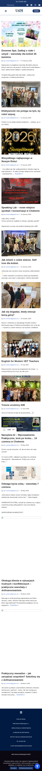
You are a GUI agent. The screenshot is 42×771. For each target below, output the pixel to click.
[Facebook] (27, 5)
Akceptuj (13, 768)
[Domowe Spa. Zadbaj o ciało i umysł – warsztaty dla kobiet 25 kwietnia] (21, 34)
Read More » (19, 174)
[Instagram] (35, 5)
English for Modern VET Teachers (20, 361)
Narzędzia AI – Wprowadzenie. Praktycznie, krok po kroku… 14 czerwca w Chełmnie (19, 438)
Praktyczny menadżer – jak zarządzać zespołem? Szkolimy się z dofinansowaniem (20, 676)
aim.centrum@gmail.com (11, 61)
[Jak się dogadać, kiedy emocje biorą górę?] (21, 295)
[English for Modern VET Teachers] (21, 345)
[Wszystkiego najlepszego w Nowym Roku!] (21, 141)
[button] (5, 11)
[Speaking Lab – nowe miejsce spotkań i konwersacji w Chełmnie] (21, 191)
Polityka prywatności (25, 768)
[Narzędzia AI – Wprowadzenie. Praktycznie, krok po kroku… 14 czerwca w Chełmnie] (21, 424)
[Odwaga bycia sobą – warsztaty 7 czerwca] (21, 473)
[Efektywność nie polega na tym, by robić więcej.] (21, 94)
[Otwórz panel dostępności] (37, 766)
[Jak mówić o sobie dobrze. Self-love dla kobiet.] (21, 243)
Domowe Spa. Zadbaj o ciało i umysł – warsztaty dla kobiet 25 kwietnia (18, 53)
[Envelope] (39, 5)
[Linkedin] (31, 5)
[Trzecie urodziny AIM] (21, 389)
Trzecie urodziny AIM (13, 405)
